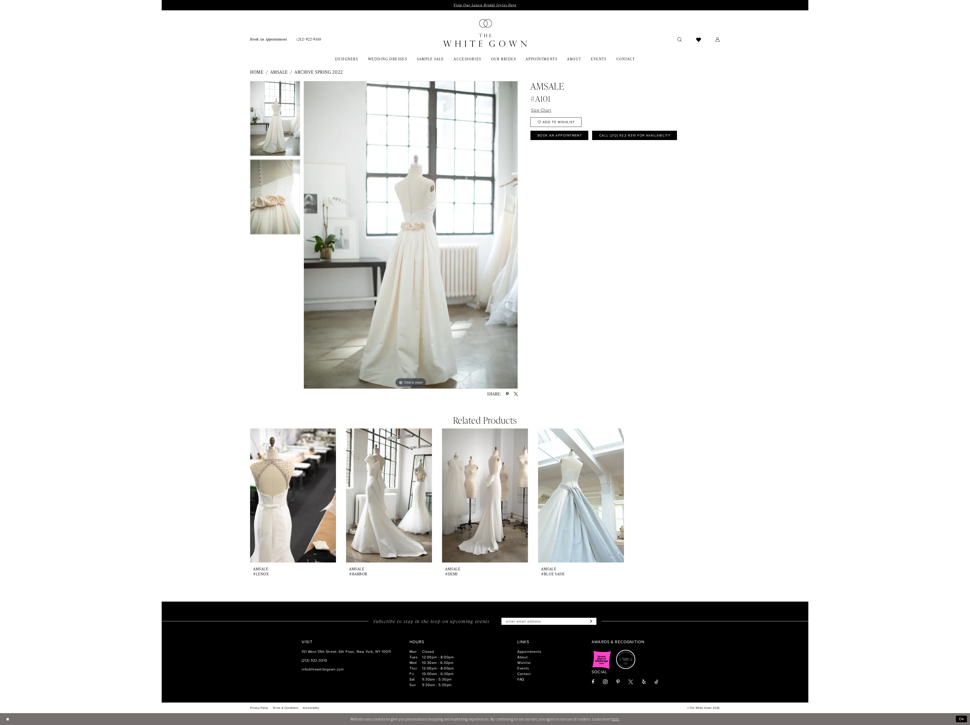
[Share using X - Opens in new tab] (516, 394)
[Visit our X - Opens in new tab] (630, 682)
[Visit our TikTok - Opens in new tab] (656, 682)
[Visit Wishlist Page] (698, 39)
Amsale (279, 72)
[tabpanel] (275, 120)
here (615, 719)
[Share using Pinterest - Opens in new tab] (507, 394)
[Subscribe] (590, 621)
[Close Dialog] (7, 719)
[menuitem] (268, 39)
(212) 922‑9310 (314, 660)
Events (523, 668)
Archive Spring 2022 (319, 72)
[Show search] (679, 39)
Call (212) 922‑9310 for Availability (635, 135)
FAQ (520, 679)
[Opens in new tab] (602, 659)
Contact (524, 673)
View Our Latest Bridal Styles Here (484, 5)
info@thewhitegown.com (323, 669)
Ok (961, 718)
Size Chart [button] (541, 110)
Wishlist (524, 662)
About (522, 657)
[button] (717, 39)
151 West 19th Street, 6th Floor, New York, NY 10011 (346, 651)
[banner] (485, 33)
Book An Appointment (560, 135)
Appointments (529, 651)
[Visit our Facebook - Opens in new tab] (593, 682)
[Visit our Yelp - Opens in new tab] (644, 682)
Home (256, 72)
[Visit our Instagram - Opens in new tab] (605, 681)
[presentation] (293, 495)
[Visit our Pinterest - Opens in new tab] (618, 682)
